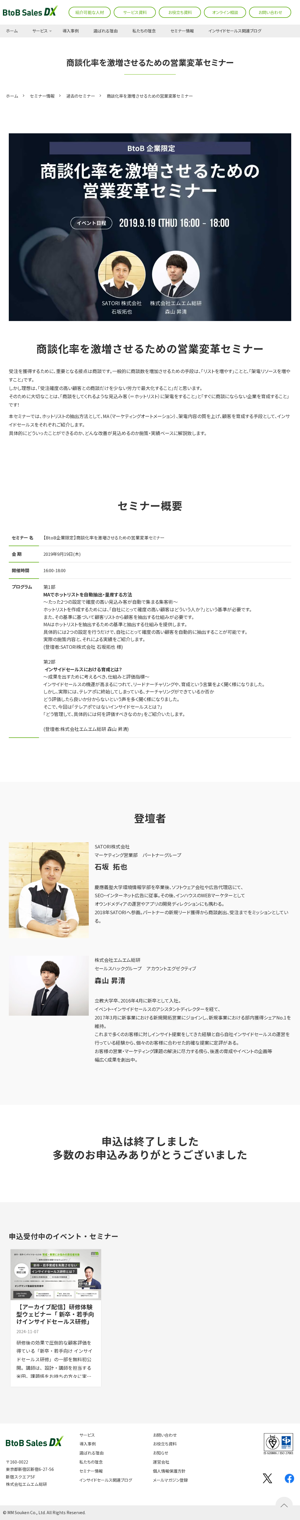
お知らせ (160, 1452)
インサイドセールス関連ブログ (235, 31)
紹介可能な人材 (89, 12)
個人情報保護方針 (169, 1471)
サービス (40, 31)
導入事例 (70, 31)
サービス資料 (135, 12)
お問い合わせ (270, 12)
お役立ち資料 (180, 12)
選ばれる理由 (105, 31)
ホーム (12, 31)
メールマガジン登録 (170, 1480)
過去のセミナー (80, 96)
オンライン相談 (225, 12)
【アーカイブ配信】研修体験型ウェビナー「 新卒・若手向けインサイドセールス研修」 (55, 1314)
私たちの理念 (144, 31)
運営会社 (161, 1461)
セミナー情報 (182, 31)
